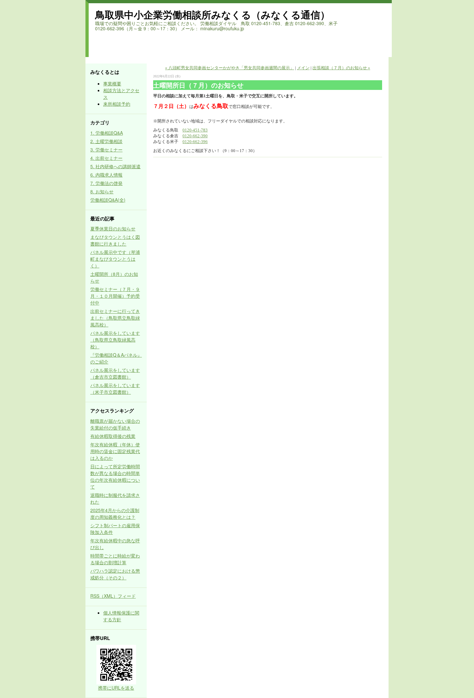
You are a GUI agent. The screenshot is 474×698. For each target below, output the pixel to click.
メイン (303, 67)
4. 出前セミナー (106, 158)
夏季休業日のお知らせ (112, 228)
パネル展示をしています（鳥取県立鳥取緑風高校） (115, 340)
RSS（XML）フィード (113, 596)
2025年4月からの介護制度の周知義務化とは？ (114, 513)
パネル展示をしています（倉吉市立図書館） (115, 373)
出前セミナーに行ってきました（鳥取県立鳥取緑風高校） (115, 318)
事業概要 (112, 83)
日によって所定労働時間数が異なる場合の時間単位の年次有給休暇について (115, 476)
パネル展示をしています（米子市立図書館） (115, 388)
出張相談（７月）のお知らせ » (341, 67)
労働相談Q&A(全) (107, 200)
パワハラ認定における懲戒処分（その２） (115, 574)
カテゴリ (100, 122)
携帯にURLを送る (116, 687)
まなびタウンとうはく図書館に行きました (115, 240)
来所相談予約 (116, 104)
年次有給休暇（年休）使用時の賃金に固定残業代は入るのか (115, 451)
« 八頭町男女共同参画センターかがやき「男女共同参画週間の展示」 (229, 67)
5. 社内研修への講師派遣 (115, 166)
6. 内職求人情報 (106, 174)
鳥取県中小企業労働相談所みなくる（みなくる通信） (212, 14)
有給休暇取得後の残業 (112, 436)
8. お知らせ (102, 191)
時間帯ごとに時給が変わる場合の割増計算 (115, 559)
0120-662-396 (195, 141)
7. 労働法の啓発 (106, 183)
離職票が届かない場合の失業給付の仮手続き (115, 424)
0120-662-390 (195, 135)
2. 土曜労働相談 (106, 141)
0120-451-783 (195, 130)
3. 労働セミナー (106, 149)
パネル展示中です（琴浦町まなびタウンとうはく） (115, 259)
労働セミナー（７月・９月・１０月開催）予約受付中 (115, 296)
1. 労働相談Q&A (106, 133)
